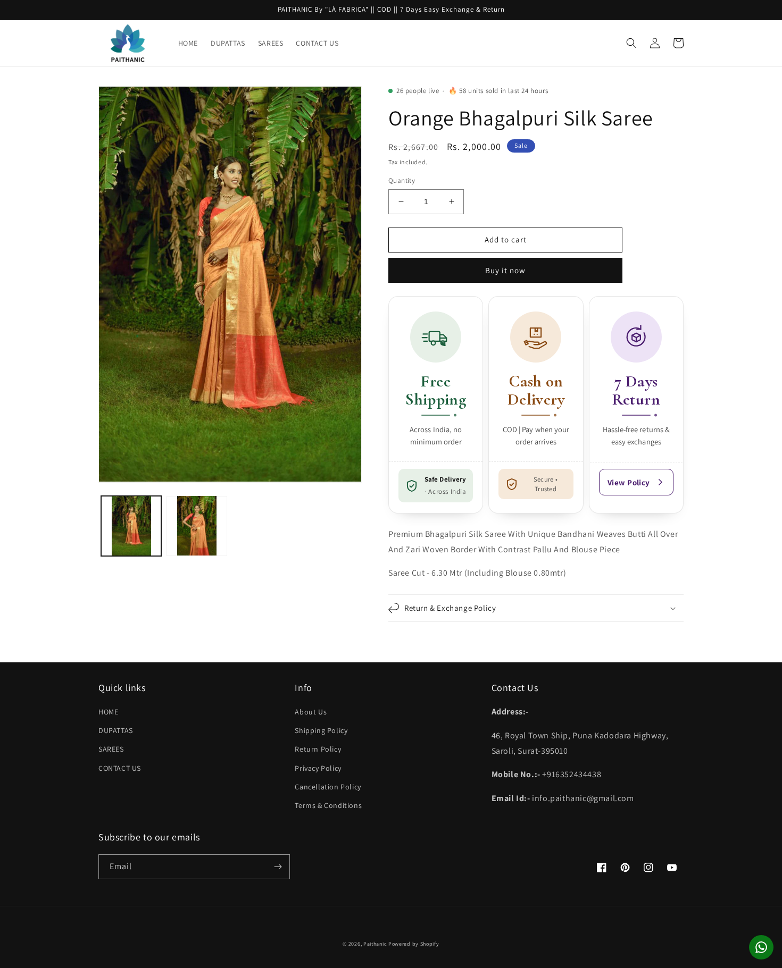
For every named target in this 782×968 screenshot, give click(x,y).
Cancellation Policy (328, 787)
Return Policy (318, 749)
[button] (631, 43)
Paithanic (375, 943)
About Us (311, 712)
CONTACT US (119, 768)
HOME (108, 712)
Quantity (401, 180)
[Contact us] (761, 947)
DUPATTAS (115, 730)
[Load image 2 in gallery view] (197, 525)
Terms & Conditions (328, 805)
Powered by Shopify (413, 943)
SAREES (111, 749)
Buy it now (505, 270)
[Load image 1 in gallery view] (131, 525)
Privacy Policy (318, 768)
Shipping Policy (321, 730)
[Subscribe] (277, 866)
